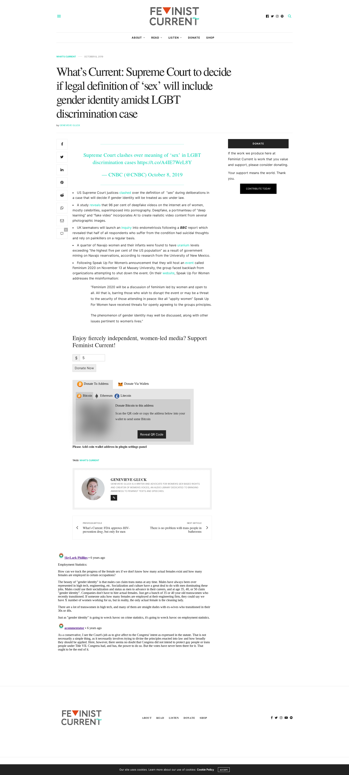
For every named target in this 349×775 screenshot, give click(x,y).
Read (155, 37)
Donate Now (84, 368)
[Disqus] (134, 601)
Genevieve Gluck (70, 125)
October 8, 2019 (165, 174)
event (189, 263)
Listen (173, 37)
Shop (210, 37)
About (137, 37)
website (168, 273)
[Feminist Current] (174, 16)
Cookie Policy (205, 769)
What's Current (66, 56)
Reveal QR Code (151, 434)
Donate (194, 37)
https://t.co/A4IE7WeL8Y (164, 162)
